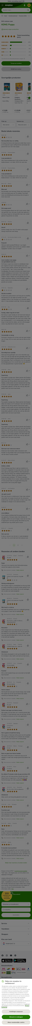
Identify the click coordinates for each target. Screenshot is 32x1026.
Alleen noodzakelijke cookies (16, 1022)
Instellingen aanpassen (16, 1011)
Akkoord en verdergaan (16, 1017)
